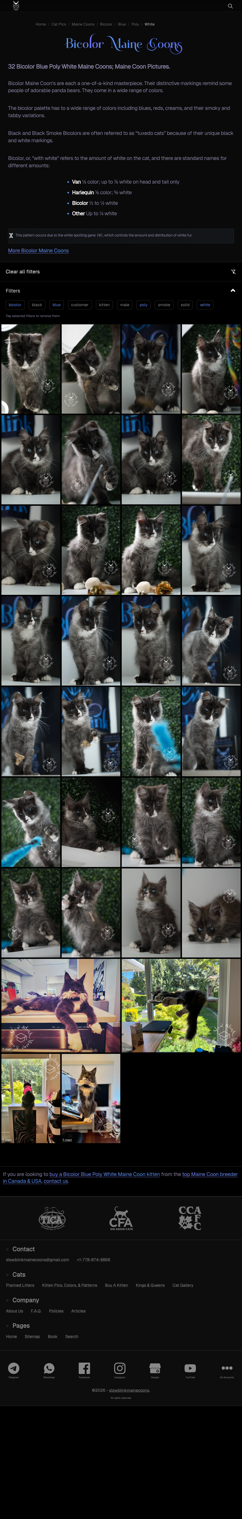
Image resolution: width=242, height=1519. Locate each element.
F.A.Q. (36, 1310)
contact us (56, 1181)
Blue (122, 24)
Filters (13, 291)
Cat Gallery (183, 1285)
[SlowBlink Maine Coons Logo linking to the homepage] (29, 6)
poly (143, 304)
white (205, 304)
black (37, 304)
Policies (56, 1310)
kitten (104, 304)
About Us (14, 1310)
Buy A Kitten (116, 1285)
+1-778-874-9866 (93, 1259)
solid (185, 304)
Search (71, 1336)
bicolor (15, 304)
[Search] (230, 6)
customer (80, 304)
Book (52, 1336)
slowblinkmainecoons (129, 1390)
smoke (164, 304)
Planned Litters (20, 1285)
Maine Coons (83, 24)
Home (41, 24)
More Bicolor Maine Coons (38, 250)
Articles (78, 1310)
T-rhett (7, 1049)
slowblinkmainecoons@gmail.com (37, 1259)
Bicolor (106, 24)
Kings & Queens (150, 1285)
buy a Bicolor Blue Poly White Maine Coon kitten (104, 1174)
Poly (135, 24)
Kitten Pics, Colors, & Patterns (69, 1285)
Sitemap (32, 1336)
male (124, 304)
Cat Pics (59, 24)
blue (57, 304)
